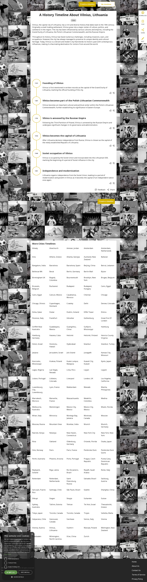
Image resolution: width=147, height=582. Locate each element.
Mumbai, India (72, 424)
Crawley (70, 303)
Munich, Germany (104, 425)
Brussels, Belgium (36, 287)
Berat (51, 271)
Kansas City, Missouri (106, 353)
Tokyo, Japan (37, 513)
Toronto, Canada (56, 513)
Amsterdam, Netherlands (106, 249)
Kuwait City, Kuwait (89, 362)
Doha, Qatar (37, 312)
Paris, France (72, 450)
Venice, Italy (89, 519)
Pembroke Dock (90, 450)
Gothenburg (89, 318)
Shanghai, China (107, 490)
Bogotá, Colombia (53, 278)
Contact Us (136, 570)
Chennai (87, 295)
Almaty (35, 248)
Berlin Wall (88, 271)
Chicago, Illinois (38, 303)
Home (134, 562)
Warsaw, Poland (90, 528)
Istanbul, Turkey (108, 344)
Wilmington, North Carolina (55, 537)
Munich (87, 424)
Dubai (51, 312)
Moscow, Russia (38, 424)
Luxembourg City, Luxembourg (37, 389)
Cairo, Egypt (106, 286)
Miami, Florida (107, 407)
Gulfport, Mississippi (88, 328)
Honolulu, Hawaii (53, 345)
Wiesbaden (36, 536)
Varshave (70, 519)
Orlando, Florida (90, 441)
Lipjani (104, 370)
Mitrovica (53, 415)
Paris (51, 450)
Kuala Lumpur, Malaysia (73, 362)
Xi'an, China (71, 536)
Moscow (104, 415)
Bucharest (53, 286)
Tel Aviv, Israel (90, 504)
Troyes (86, 513)
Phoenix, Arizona (56, 459)
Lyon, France (54, 387)
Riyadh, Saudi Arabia (89, 471)
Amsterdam (88, 248)
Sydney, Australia (36, 505)
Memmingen (54, 407)
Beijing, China (89, 265)
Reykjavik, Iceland (36, 471)
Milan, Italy (36, 415)
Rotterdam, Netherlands (54, 479)
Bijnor (103, 271)
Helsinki (70, 335)
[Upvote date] (111, 93)
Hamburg (105, 327)
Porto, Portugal (73, 459)
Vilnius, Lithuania (53, 529)
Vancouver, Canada (53, 520)
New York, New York (107, 434)
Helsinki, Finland (90, 335)
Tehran (70, 504)
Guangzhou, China (72, 328)
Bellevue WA (37, 271)
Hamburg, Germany (36, 336)
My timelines (106, 4)
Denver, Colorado (108, 303)
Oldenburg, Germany (71, 442)
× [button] (32, 534)
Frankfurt (53, 318)
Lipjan (86, 370)
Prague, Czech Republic (90, 460)
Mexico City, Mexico (72, 408)
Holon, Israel (37, 344)
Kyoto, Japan (106, 361)
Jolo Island (71, 352)
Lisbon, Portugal (39, 378)
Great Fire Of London (106, 319)
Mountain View (55, 424)
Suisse (103, 498)
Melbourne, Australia (37, 408)
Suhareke (88, 498)
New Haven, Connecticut (72, 434)
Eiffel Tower (89, 312)
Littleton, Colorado (53, 379)
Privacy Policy (137, 579)
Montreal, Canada (88, 416)
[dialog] (18, 556)
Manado (87, 387)
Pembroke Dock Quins (107, 451)
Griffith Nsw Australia (37, 328)
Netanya (52, 433)
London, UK (88, 378)
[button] (18, 577)
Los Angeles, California (106, 379)
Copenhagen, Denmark (54, 304)
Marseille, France (53, 399)
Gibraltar (70, 318)
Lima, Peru (71, 370)
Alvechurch (53, 248)
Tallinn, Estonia (55, 504)
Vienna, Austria (38, 528)
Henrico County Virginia (107, 336)
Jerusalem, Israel (56, 352)
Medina (104, 398)
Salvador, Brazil (90, 478)
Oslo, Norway (37, 450)
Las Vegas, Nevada (53, 371)
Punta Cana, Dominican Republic (106, 461)
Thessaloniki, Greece (106, 505)
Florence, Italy (38, 318)
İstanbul (87, 344)
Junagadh (87, 352)
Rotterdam (36, 478)
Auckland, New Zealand (90, 258)
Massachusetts (73, 398)
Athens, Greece (55, 257)
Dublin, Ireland (73, 312)
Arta (34, 257)
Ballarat (104, 257)
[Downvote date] (114, 93)
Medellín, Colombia (88, 399)
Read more (7, 554)
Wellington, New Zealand (108, 529)
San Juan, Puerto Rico (39, 491)
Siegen (52, 498)
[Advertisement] (73, 62)
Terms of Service (138, 574)
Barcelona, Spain (73, 265)
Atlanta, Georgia (73, 257)
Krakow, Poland (55, 361)
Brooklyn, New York (90, 278)
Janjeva (35, 352)
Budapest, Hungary (88, 287)
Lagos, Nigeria (38, 370)
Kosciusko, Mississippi (37, 362)
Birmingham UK (38, 277)
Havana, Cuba (55, 335)
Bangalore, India (39, 265)
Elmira (103, 312)
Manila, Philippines (105, 388)
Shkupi (35, 498)
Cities (73, 20)
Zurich (86, 536)
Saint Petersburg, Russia (72, 481)
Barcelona (53, 265)
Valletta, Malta (107, 513)
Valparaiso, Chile (39, 519)
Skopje (69, 498)
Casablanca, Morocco (72, 296)
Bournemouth (72, 277)
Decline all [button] (25, 572)
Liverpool (70, 378)
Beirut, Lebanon (107, 265)
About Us (135, 566)
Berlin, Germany (73, 271)
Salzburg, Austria (105, 479)
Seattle (87, 490)
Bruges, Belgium (108, 277)
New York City (89, 433)
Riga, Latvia (54, 470)
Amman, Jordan (73, 248)
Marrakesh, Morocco (37, 399)
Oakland (52, 441)
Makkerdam (71, 387)
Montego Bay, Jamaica (72, 416)
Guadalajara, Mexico (54, 328)
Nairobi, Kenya (38, 433)
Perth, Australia (38, 459)
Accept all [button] (11, 572)
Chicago (104, 295)
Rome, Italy (105, 470)
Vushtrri (70, 528)
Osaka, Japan (106, 441)
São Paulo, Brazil (73, 490)
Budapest (70, 286)
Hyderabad (71, 344)
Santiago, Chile (55, 490)
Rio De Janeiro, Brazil (73, 471)
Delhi (86, 303)
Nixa (34, 441)
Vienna (104, 519)
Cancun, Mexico (55, 295)
